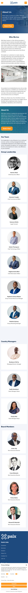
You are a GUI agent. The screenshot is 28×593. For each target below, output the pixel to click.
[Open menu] (26, 3)
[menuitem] (14, 546)
